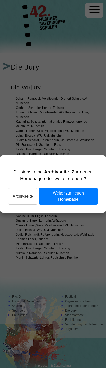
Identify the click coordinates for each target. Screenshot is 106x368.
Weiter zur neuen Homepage (68, 196)
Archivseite (23, 196)
